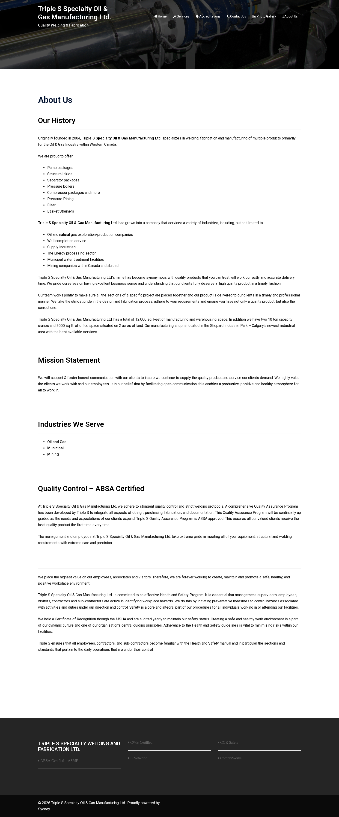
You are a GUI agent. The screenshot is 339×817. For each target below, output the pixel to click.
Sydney (44, 809)
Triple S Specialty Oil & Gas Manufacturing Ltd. (74, 13)
